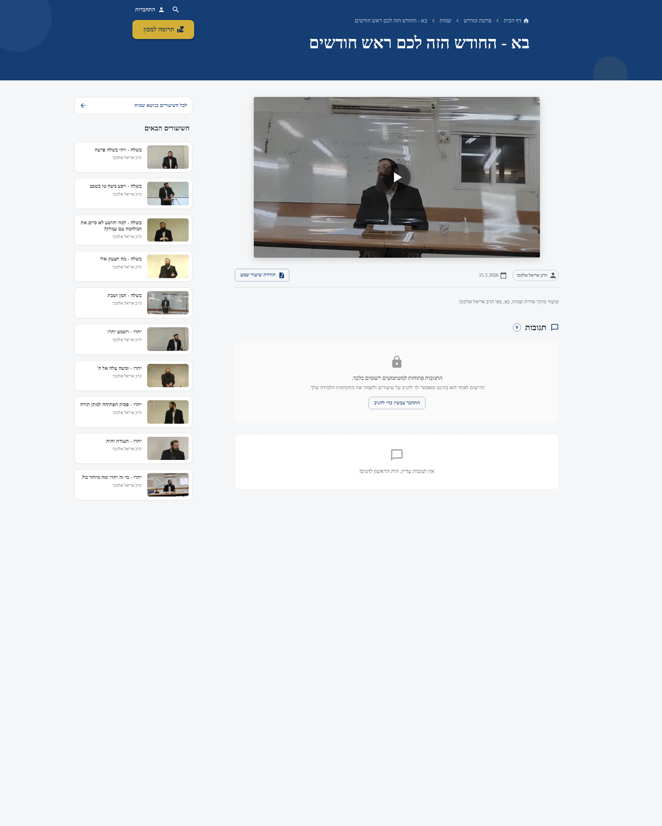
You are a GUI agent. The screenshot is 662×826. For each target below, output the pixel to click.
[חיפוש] (176, 10)
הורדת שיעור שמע (257, 274)
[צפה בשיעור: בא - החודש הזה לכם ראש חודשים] (397, 177)
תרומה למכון (158, 29)
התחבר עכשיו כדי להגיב (397, 402)
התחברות (145, 9)
